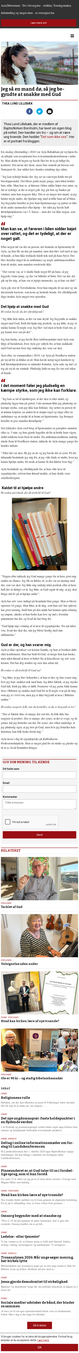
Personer (6, 903)
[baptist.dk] (19, 36)
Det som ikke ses (54, 137)
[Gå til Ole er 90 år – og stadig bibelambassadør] (39, 1050)
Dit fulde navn (11, 768)
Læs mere (43, 1340)
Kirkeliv (12, 1139)
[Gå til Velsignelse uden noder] (39, 935)
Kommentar (10, 796)
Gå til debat (39, 1325)
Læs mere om (39, 22)
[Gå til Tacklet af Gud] (39, 878)
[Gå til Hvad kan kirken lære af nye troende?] (39, 992)
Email (6, 782)
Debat (4, 1017)
